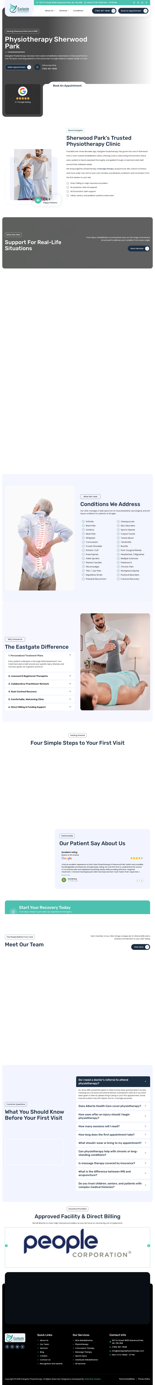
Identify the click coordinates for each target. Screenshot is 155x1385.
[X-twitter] (146, 2)
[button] (141, 880)
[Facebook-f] (134, 2)
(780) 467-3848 (102, 10)
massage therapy (105, 168)
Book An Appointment (131, 10)
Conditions (78, 10)
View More (138, 947)
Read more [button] (134, 875)
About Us (49, 10)
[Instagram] (138, 2)
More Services (137, 248)
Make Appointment (16, 67)
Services (63, 10)
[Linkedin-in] (142, 2)
